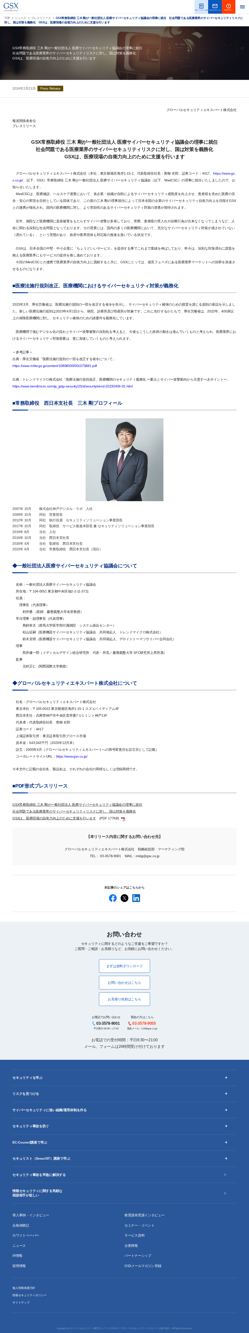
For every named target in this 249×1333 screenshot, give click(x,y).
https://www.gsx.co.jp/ (72, 756)
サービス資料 (134, 1235)
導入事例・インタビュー (30, 1215)
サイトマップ (20, 1302)
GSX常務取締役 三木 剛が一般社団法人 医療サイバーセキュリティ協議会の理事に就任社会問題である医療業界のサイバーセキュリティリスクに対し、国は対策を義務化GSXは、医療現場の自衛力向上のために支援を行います (77, 811)
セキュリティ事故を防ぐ (30, 1126)
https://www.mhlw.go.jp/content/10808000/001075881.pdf (54, 366)
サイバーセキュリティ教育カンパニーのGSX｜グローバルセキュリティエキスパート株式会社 (120, 1328)
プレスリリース (41, 18)
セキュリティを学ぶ (27, 1078)
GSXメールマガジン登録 (142, 1266)
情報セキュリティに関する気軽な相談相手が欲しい (37, 1193)
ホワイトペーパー (25, 1235)
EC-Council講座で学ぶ (29, 1142)
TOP (7, 18)
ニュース (20, 18)
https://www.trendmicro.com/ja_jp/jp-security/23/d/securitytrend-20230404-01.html (72, 386)
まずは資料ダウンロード (124, 966)
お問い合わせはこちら (124, 983)
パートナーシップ (137, 1256)
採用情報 (19, 1266)
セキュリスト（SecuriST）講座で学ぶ (41, 1158)
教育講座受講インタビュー (144, 1215)
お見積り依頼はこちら (124, 999)
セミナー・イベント (139, 1225)
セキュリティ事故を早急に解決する (39, 1175)
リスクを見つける (25, 1094)
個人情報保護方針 (23, 1288)
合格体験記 (20, 1225)
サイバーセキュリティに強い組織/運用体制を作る (49, 1110)
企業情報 (131, 1246)
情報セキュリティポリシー (29, 1295)
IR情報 (17, 1256)
